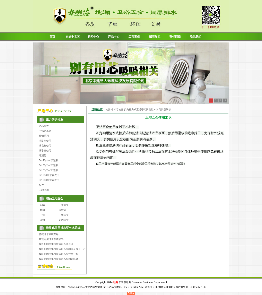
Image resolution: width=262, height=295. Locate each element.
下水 (42, 215)
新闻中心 (93, 36)
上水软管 (64, 205)
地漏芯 (42, 155)
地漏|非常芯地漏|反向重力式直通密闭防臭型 (130, 109)
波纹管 (62, 210)
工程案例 (134, 36)
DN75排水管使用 (48, 170)
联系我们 (195, 36)
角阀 (42, 210)
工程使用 (44, 190)
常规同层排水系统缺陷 (51, 239)
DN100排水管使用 (49, 175)
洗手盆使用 (45, 150)
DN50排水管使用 (48, 165)
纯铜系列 (44, 135)
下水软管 (64, 215)
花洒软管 (64, 219)
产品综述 (44, 126)
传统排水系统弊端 (49, 234)
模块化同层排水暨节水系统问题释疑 (58, 258)
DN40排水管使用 (48, 160)
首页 (52, 36)
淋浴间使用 (45, 140)
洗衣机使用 (45, 145)
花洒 (42, 219)
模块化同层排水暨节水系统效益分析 (58, 254)
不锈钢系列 (45, 130)
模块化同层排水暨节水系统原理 (56, 244)
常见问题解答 (163, 109)
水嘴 (42, 205)
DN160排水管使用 (49, 180)
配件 (41, 185)
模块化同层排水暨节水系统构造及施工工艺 (62, 249)
